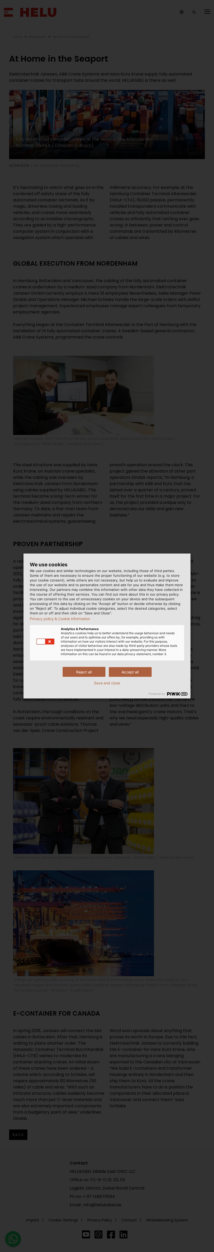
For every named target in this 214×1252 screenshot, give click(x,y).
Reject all (84, 672)
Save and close (107, 683)
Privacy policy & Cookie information (60, 619)
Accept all (130, 672)
